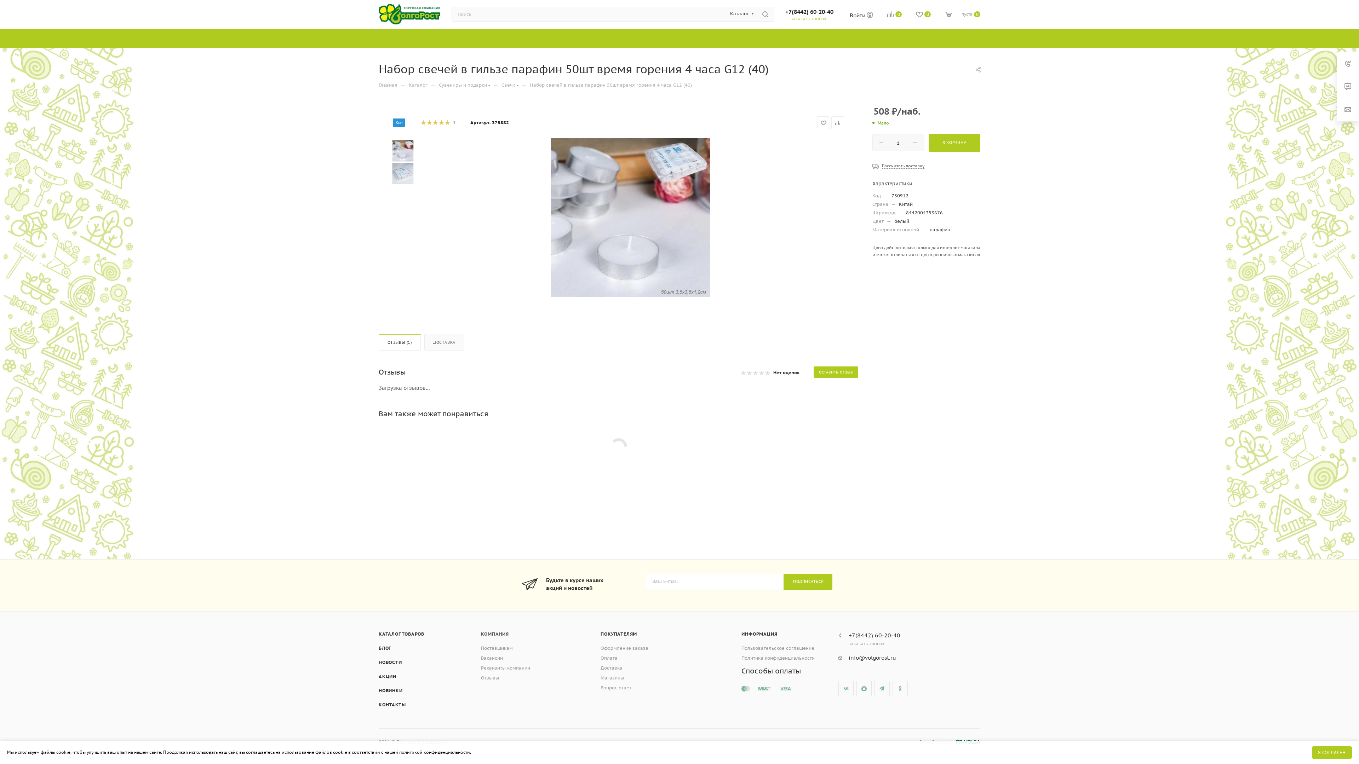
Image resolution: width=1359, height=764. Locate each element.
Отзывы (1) (400, 342)
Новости (390, 662)
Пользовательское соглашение (777, 648)
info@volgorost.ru (872, 657)
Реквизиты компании (505, 668)
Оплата (609, 658)
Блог (385, 648)
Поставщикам (497, 648)
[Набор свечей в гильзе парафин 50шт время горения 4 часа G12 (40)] (630, 217)
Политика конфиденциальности (778, 658)
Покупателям (619, 634)
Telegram (882, 688)
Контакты (392, 705)
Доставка (444, 342)
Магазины (612, 678)
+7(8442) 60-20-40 (809, 11)
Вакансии (492, 658)
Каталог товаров (401, 634)
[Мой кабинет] (870, 15)
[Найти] (765, 14)
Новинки (391, 691)
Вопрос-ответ (616, 688)
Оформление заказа (624, 648)
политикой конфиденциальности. (435, 752)
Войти (858, 15)
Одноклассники (900, 688)
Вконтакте (846, 688)
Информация (759, 634)
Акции (387, 676)
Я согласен (1332, 752)
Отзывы (490, 678)
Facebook (864, 688)
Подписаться (808, 581)
